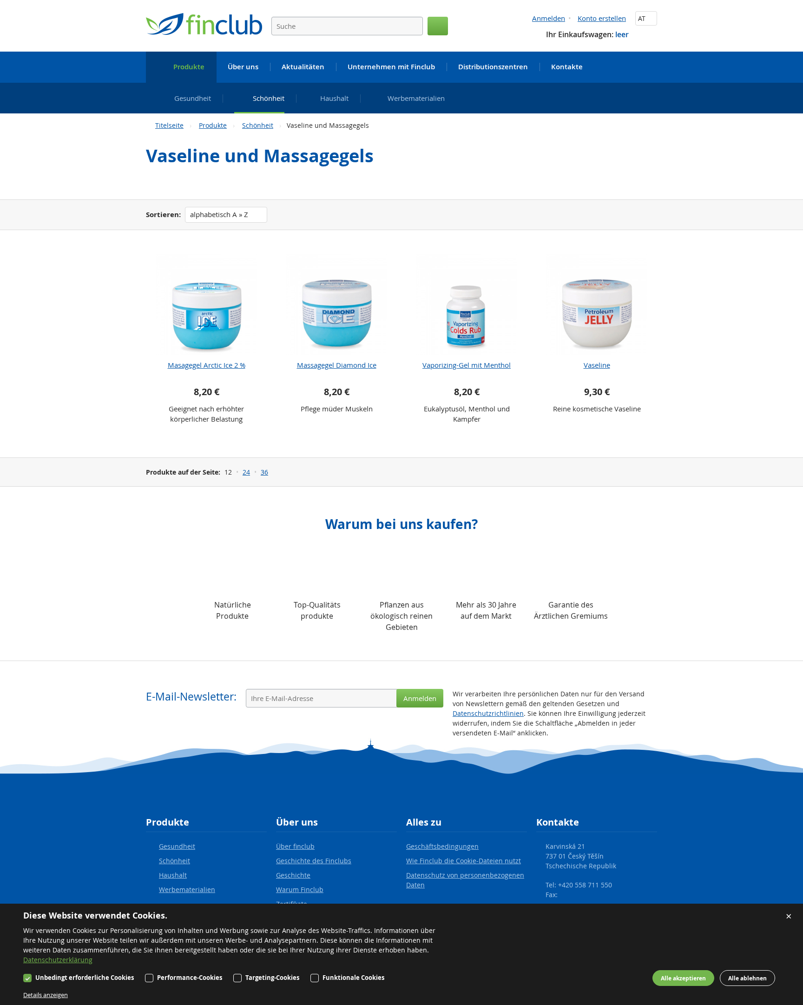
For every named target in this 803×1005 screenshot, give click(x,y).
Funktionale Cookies (353, 977)
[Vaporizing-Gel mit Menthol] (466, 304)
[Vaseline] (596, 304)
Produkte (213, 125)
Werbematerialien (187, 889)
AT (642, 18)
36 (264, 472)
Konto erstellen (602, 18)
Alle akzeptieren (683, 978)
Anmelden (548, 18)
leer (622, 34)
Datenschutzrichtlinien (488, 713)
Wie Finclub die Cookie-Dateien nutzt (463, 860)
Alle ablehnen (747, 978)
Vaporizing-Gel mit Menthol (466, 365)
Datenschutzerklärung (57, 959)
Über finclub (295, 846)
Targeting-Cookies (272, 977)
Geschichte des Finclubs (313, 860)
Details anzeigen (45, 995)
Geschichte (293, 875)
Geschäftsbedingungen (442, 846)
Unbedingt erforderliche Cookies (84, 977)
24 (246, 472)
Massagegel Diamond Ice (336, 365)
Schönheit (257, 125)
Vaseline (597, 365)
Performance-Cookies (189, 977)
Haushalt (173, 875)
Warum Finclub (299, 889)
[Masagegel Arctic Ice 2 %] (206, 304)
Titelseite (169, 125)
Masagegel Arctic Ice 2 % (206, 365)
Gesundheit (177, 846)
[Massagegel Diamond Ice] (336, 304)
